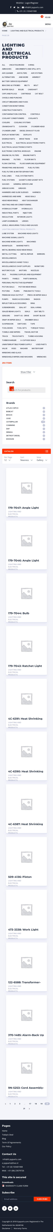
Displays (27, 134)
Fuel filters (33, 167)
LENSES (25, 221)
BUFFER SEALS (8, 89)
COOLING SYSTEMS (22, 122)
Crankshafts (8, 126)
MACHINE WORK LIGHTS (12, 241)
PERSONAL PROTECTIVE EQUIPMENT (17, 282)
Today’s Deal (7, 1134)
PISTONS (6, 291)
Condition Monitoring (13, 106)
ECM (36, 139)
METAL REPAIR (27, 254)
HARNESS (36, 192)
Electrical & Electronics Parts (17, 147)
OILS (4, 274)
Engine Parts (29, 155)
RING (33, 303)
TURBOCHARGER (9, 340)
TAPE (32, 324)
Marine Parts (22, 245)
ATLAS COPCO (25, 408)
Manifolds (7, 245)
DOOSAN (25, 439)
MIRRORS (41, 254)
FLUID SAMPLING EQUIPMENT (32, 163)
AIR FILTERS (22, 73)
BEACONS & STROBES (11, 85)
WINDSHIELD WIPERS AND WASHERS (17, 357)
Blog (4, 1138)
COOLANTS (33, 118)
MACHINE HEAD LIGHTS (28, 233)
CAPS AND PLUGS (9, 93)
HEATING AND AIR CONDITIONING (16, 204)
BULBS (21, 89)
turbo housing (35, 336)
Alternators (8, 77)
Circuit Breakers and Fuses (15, 102)
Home (4, 30)
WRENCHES (41, 357)
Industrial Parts (10, 213)
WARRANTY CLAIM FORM (17, 1186)
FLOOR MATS (30, 159)
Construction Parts (12, 110)
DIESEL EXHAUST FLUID (30, 130)
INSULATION (7, 217)
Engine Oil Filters (10, 155)
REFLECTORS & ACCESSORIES (14, 303)
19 (41, 1104)
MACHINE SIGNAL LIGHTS (13, 237)
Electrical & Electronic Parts (30, 143)
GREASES (22, 188)
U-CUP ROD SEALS (28, 340)
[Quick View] (42, 472)
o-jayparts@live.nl (10, 1163)
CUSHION (23, 126)
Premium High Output (12, 295)
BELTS (27, 85)
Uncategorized (16, 65)
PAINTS (5, 278)
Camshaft (33, 89)
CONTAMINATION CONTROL (14, 114)
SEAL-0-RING (36, 307)
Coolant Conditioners (13, 118)
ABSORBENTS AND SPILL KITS (28, 69)
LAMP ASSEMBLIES (10, 221)
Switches (21, 324)
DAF (25, 428)
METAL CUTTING (9, 254)
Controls (35, 114)
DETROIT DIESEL (25, 435)
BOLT (36, 85)
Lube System (8, 233)
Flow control (9, 163)
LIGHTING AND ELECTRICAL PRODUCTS (27, 30)
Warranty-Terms (20, 1228)
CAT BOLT (39, 93)
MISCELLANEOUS (9, 258)
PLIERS (17, 291)
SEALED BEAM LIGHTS (11, 311)
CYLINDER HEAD (38, 126)
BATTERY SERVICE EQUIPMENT (15, 81)
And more (23, 77)
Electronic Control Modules (16, 151)
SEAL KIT (22, 307)
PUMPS (5, 299)
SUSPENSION (7, 324)
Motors (23, 270)
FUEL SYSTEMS (8, 180)
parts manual (30, 278)
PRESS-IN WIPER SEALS (37, 295)
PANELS (16, 278)
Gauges (5, 184)
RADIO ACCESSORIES (21, 299)
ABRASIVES (6, 69)
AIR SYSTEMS (37, 73)
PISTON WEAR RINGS (27, 287)
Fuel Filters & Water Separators (18, 171)
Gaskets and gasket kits (31, 180)
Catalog (8, 451)
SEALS (27, 311)
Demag (25, 432)
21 (24, 1108)
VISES (13, 348)
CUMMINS (25, 425)
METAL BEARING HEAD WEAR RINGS (17, 250)
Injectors (27, 213)
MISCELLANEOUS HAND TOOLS (15, 262)
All (3, 65)
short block (39, 315)
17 (30, 1104)
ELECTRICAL (7, 143)
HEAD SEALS (30, 196)
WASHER (24, 348)
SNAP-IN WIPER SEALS (11, 320)
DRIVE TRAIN (24, 139)
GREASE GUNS (8, 188)
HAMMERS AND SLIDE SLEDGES (15, 192)
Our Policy (6, 1146)
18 (36, 1104)
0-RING (31, 65)
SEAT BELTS (39, 311)
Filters (17, 159)
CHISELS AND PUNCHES (12, 97)
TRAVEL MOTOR (31, 332)
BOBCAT (25, 411)
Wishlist (20, 2)
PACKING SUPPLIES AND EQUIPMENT (25, 274)
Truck (5, 336)
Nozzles (35, 270)
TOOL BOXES (7, 328)
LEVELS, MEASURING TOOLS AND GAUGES (20, 225)
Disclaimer (6, 1228)
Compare (42, 477)
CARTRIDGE (26, 93)
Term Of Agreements (11, 1142)
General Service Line (23, 184)
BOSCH (25, 415)
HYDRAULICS (27, 208)
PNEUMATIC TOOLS (32, 291)
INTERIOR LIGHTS (24, 217)
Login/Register (31, 2)
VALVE (4, 348)
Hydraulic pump (10, 208)
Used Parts (41, 344)
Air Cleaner (7, 73)
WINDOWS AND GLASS (11, 352)
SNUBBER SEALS (32, 320)
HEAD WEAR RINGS (10, 200)
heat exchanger (30, 200)
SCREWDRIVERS (8, 307)
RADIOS (37, 299)
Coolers (6, 122)
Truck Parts (18, 336)
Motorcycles (8, 270)
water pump (37, 348)
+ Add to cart (37, 511)
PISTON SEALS (8, 287)
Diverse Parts (8, 139)
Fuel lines (7, 176)
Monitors (39, 266)
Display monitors (10, 134)
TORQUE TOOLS (37, 328)
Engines (6, 159)
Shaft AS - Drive (21, 315)
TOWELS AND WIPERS (11, 332)
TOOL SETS (22, 328)
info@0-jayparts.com (12, 1159)
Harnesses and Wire (11, 196)
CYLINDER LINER (9, 130)
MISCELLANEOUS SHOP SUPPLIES (16, 266)
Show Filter (26, 372)
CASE (25, 418)
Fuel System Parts (24, 176)
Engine (38, 151)
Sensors (6, 315)
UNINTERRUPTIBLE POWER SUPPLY (17, 344)
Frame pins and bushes (13, 167)
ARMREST (36, 77)
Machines (31, 241)
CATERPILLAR (25, 421)
